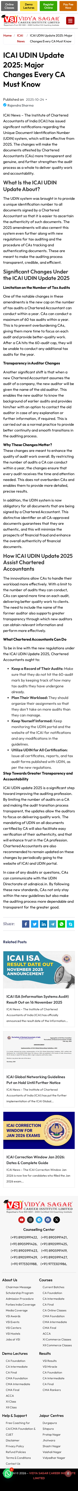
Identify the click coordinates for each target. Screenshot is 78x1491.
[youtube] (21, 1219)
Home (7, 35)
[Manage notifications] (68, 1473)
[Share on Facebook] (25, 924)
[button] (8, 1473)
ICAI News (21, 38)
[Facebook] (48, 1219)
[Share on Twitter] (34, 924)
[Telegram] (39, 1219)
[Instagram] (30, 1219)
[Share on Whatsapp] (61, 924)
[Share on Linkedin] (43, 924)
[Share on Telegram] (52, 924)
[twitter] (56, 1219)
